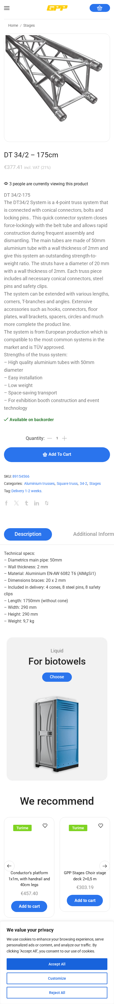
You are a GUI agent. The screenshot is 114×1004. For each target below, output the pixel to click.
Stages (29, 25)
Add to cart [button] (29, 906)
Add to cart (60, 454)
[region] (57, 962)
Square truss (67, 483)
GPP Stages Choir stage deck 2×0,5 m (85, 876)
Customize (57, 978)
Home (13, 25)
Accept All (57, 964)
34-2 (83, 483)
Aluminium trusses (39, 483)
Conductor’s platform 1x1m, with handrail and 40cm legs (29, 879)
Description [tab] (28, 534)
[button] (9, 866)
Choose (57, 676)
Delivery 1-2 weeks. (26, 491)
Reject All (57, 993)
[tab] (28, 534)
